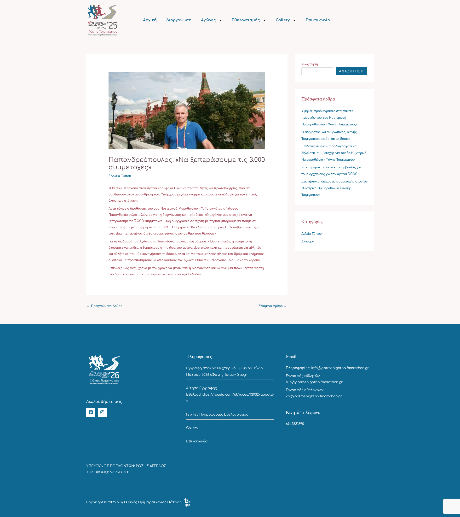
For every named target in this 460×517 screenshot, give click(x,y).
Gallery (283, 20)
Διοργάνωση (178, 20)
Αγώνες (208, 20)
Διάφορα (307, 241)
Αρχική (150, 20)
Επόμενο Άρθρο (273, 306)
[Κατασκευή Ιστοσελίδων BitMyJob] (187, 502)
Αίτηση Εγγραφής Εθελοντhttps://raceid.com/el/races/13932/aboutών (230, 394)
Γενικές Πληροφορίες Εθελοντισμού (217, 414)
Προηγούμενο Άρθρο (104, 306)
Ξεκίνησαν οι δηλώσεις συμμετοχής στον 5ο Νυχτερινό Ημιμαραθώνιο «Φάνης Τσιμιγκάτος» (334, 188)
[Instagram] (102, 412)
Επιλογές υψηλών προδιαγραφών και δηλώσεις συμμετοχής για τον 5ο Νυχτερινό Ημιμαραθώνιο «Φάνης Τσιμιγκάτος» (333, 153)
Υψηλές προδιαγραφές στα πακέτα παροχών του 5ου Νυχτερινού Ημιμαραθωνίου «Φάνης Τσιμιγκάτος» (329, 117)
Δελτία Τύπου (121, 176)
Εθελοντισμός (246, 20)
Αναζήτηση (309, 64)
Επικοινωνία (318, 20)
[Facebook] (90, 412)
